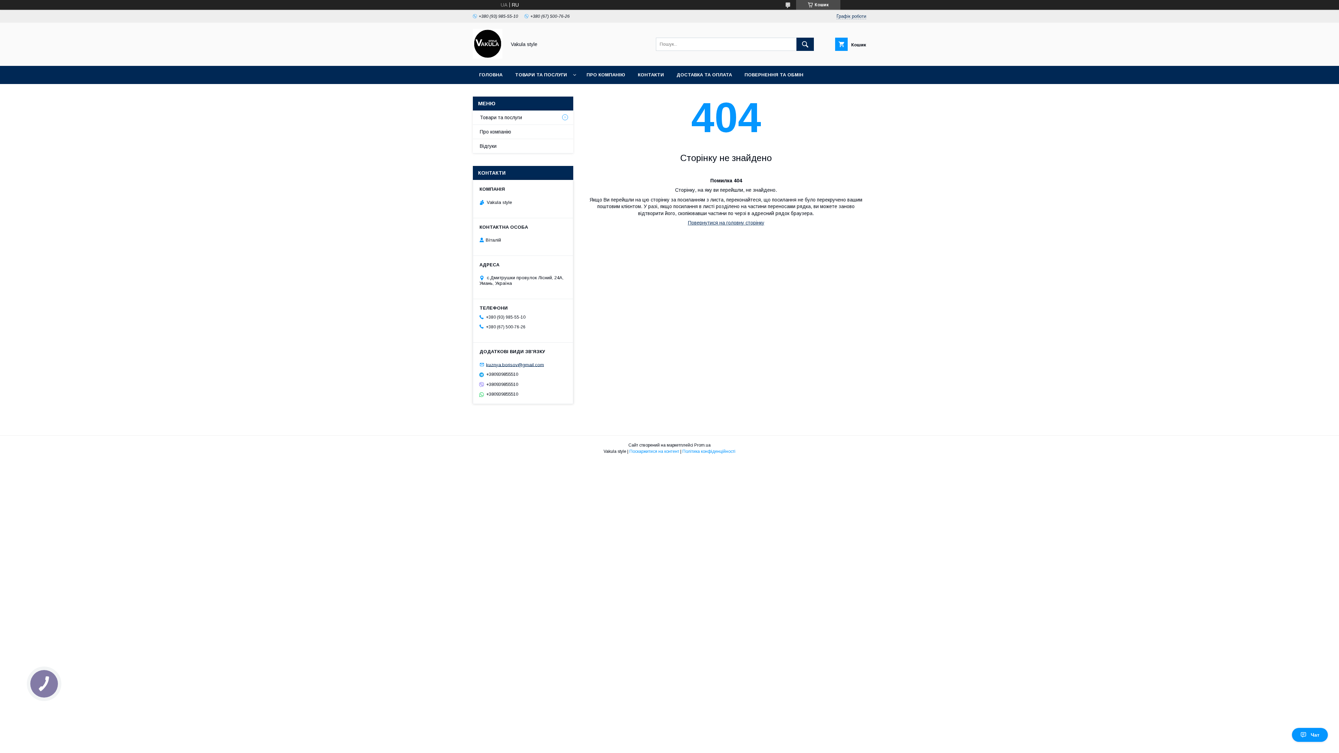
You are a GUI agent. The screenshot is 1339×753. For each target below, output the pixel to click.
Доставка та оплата (704, 74)
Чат (1315, 735)
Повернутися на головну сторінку (726, 223)
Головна (490, 74)
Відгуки (488, 146)
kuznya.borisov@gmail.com (515, 364)
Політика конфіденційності (708, 451)
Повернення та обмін (773, 74)
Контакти (651, 74)
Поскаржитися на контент (654, 451)
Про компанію (606, 74)
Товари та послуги (541, 74)
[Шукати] (805, 44)
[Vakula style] (487, 57)
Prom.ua (702, 445)
